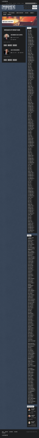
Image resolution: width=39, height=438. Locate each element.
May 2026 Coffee (33, 422)
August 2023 (30, 79)
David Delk (30, 271)
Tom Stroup (30, 394)
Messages (6, 431)
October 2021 (30, 109)
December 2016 (30, 191)
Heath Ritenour (31, 300)
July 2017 (29, 181)
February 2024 (30, 70)
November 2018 (30, 159)
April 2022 (30, 100)
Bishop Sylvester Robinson (31, 249)
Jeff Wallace (30, 306)
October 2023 (30, 76)
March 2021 (30, 119)
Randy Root (31, 419)
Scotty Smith (30, 384)
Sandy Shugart (31, 379)
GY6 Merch (3, 432)
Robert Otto (30, 371)
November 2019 (30, 142)
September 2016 (31, 195)
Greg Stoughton (31, 299)
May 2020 (29, 133)
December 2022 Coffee (16, 35)
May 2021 (29, 116)
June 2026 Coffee (33, 416)
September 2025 (31, 44)
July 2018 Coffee (15, 50)
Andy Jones (30, 241)
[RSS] (2, 1)
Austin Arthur (31, 244)
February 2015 (30, 223)
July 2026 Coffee (33, 409)
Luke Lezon (30, 339)
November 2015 (30, 210)
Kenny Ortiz (30, 329)
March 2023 (30, 86)
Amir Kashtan (30, 240)
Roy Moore (30, 376)
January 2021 (30, 122)
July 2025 (29, 47)
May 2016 (29, 201)
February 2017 (30, 188)
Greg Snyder (30, 297)
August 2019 (30, 146)
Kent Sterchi (30, 330)
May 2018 (29, 168)
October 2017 (30, 177)
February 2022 (30, 103)
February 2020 (30, 138)
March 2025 (30, 53)
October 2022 (30, 93)
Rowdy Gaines (30, 375)
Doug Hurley (30, 281)
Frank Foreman (31, 294)
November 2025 (30, 41)
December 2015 (30, 208)
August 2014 (30, 231)
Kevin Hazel (30, 332)
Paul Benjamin (30, 354)
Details (5, 45)
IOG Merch (15, 431)
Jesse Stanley (30, 307)
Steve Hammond (31, 388)
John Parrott (30, 320)
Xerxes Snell (30, 402)
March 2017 (30, 187)
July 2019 (29, 148)
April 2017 (30, 185)
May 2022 (29, 99)
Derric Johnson (31, 278)
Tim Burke (30, 392)
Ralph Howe (30, 360)
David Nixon (30, 274)
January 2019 (30, 156)
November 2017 (30, 175)
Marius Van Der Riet (31, 340)
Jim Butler (30, 309)
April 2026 (30, 34)
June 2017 (29, 182)
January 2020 (30, 139)
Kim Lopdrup (30, 333)
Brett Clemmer (31, 251)
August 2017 (30, 179)
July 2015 (29, 215)
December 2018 (30, 158)
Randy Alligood (31, 361)
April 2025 (30, 51)
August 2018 (30, 164)
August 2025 (30, 46)
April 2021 (30, 118)
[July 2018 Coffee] (6, 54)
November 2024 (30, 59)
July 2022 (29, 96)
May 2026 (29, 33)
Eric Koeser (30, 293)
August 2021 (30, 112)
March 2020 (30, 136)
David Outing (30, 275)
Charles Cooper (31, 258)
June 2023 (29, 82)
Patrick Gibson (31, 351)
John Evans (30, 319)
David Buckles (30, 269)
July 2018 (29, 165)
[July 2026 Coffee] (29, 410)
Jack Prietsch (30, 303)
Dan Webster (30, 267)
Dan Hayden (30, 264)
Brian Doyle (30, 255)
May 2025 (29, 50)
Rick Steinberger (31, 369)
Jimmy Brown (30, 313)
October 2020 (30, 126)
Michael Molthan (31, 344)
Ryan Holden (30, 378)
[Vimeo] (5, 1)
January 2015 (30, 224)
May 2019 (29, 151)
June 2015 (29, 217)
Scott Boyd (30, 381)
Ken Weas (29, 326)
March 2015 (30, 221)
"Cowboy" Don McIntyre (31, 238)
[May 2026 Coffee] (29, 423)
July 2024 (29, 63)
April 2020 (30, 135)
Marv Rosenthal (31, 343)
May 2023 (29, 83)
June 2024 (29, 64)
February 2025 (30, 54)
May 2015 (29, 218)
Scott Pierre (30, 382)
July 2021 (29, 113)
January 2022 (30, 105)
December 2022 (30, 90)
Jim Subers (30, 312)
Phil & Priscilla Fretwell (31, 358)
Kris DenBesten (31, 335)
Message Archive (8, 22)
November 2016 (30, 192)
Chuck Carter (30, 262)
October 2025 (30, 43)
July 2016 (29, 198)
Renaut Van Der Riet (32, 365)
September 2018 (31, 162)
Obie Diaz (29, 347)
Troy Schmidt (30, 395)
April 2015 (30, 220)
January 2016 (30, 207)
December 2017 (30, 174)
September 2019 (31, 145)
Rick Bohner (30, 368)
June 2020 (29, 132)
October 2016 (30, 194)
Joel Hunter (30, 316)
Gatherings (11, 431)
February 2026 (30, 37)
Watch (10, 45)
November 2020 (30, 125)
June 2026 (29, 31)
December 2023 (30, 73)
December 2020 (30, 123)
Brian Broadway (31, 252)
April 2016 (30, 202)
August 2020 (30, 129)
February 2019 (30, 155)
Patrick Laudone (31, 353)
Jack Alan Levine (31, 302)
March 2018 (30, 171)
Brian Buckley (30, 254)
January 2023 (30, 89)
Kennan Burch (30, 327)
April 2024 (30, 67)
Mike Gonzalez (31, 346)
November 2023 (30, 74)
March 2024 (30, 69)
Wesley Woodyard (31, 401)
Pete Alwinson (31, 356)
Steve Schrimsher (31, 389)
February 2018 (30, 172)
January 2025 (30, 56)
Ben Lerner (30, 245)
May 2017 (29, 184)
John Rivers (30, 322)
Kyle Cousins (30, 336)
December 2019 (30, 141)
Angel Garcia (30, 243)
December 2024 (30, 57)
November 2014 (30, 227)
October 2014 (30, 228)
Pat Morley (30, 349)
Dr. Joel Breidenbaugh (30, 285)
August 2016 (30, 197)
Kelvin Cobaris (30, 325)
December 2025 (30, 40)
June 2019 (29, 149)
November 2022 (30, 92)
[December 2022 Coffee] (6, 39)
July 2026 (29, 30)
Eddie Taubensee (31, 290)
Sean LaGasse (30, 385)
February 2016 (30, 205)
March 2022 (30, 102)
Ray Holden (30, 364)
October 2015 (30, 211)
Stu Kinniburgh (31, 391)
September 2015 (31, 213)
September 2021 (31, 110)
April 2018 (30, 169)
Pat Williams (30, 350)
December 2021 (30, 106)
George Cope (30, 296)
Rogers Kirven (30, 372)
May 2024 (29, 66)
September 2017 (31, 178)
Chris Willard (30, 261)
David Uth (30, 277)
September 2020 (31, 128)
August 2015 (30, 214)
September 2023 (31, 77)
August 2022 (30, 95)
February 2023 (30, 87)
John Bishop (30, 317)
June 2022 (29, 97)
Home (3, 431)
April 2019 (30, 152)
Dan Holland (30, 265)
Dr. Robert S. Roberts (30, 287)
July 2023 (29, 80)
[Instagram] (7, 1)
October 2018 (30, 161)
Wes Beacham (30, 399)
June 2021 (29, 115)
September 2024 (31, 60)
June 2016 (29, 200)
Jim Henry (30, 310)
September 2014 (31, 230)
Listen (15, 45)
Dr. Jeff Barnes (31, 282)
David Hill (30, 272)
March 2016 (30, 204)
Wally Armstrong (31, 398)
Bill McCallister (31, 247)
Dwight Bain (14, 39)
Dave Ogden (30, 268)
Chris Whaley (30, 259)
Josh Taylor (30, 323)
